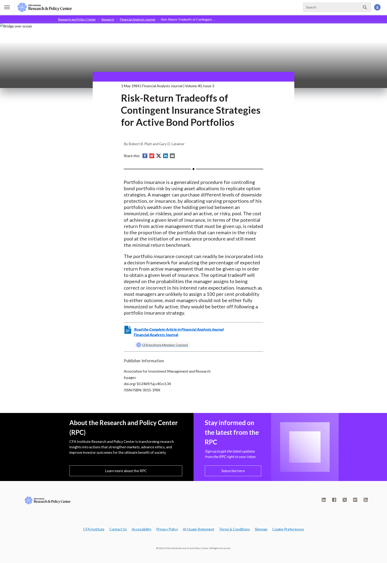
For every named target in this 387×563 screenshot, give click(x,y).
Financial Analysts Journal (137, 19)
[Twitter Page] (345, 500)
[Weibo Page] (355, 500)
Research (107, 19)
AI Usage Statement (198, 529)
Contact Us (118, 529)
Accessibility (141, 529)
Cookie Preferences (288, 529)
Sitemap (261, 529)
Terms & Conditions (234, 529)
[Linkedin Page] (324, 500)
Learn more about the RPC (126, 470)
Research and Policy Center (77, 19)
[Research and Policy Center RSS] (366, 500)
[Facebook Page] (334, 500)
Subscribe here (233, 470)
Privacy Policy (167, 529)
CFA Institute (93, 529)
